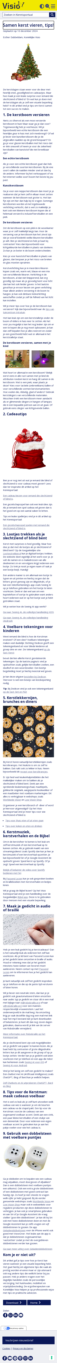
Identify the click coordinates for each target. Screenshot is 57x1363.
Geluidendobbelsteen (14, 1230)
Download (12, 1302)
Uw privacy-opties (17, 1328)
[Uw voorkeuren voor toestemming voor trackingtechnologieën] (52, 1358)
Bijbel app (22, 897)
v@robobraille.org (12, 1005)
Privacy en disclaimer (23, 1348)
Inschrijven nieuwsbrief (19, 1340)
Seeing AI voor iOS (34, 1062)
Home (34, 1302)
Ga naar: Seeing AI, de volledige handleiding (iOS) (28, 612)
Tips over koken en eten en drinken (23, 826)
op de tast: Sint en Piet (15, 691)
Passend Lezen (14, 878)
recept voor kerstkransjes (34, 771)
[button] (53, 6)
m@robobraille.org (30, 1002)
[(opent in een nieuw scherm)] (10, 1358)
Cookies (6, 1348)
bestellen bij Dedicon (35, 676)
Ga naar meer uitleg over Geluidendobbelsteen (27, 1248)
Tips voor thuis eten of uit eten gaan (24, 820)
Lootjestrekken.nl (12, 553)
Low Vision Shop (33, 799)
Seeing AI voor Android (15, 1065)
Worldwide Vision (12, 799)
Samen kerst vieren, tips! (28, 25)
